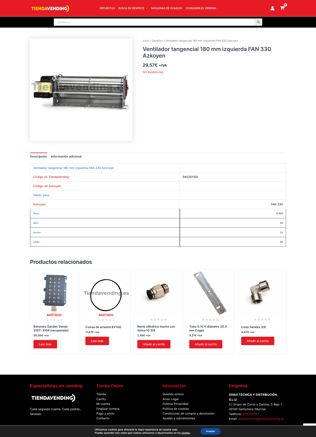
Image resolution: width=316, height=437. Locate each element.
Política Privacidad (175, 404)
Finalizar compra (107, 409)
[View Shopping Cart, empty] (282, 8)
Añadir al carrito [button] (154, 344)
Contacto (102, 418)
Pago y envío (105, 413)
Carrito (101, 399)
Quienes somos (173, 394)
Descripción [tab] (38, 156)
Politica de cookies (176, 409)
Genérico (157, 40)
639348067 (251, 414)
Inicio (146, 40)
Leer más (45, 344)
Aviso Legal (170, 399)
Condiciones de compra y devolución (188, 413)
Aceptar (210, 431)
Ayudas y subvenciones (179, 418)
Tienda (101, 394)
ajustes (185, 433)
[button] (145, 8)
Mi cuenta (103, 404)
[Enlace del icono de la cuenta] (272, 8)
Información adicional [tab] (66, 156)
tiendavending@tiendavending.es (261, 419)
